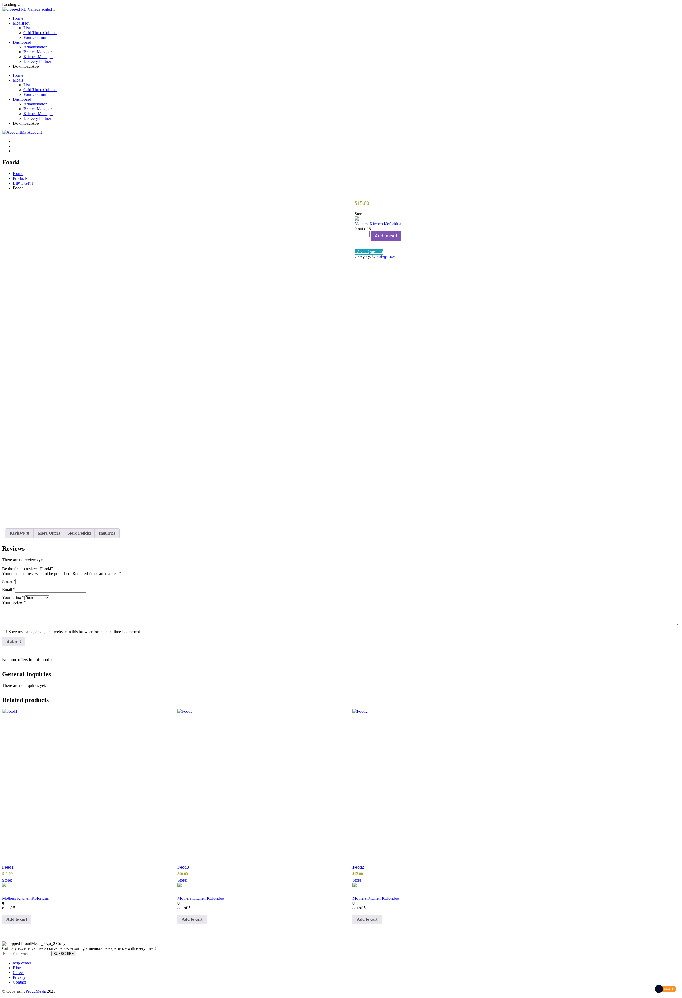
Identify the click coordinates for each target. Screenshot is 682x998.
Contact (19, 982)
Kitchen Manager (38, 56)
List (26, 28)
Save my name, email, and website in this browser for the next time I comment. (75, 631)
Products (20, 178)
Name (8, 581)
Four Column (34, 37)
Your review (14, 602)
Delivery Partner (37, 61)
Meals (21, 23)
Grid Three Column (40, 32)
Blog (17, 968)
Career (18, 972)
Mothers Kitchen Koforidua (378, 224)
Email (8, 589)
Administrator (35, 47)
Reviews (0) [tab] (20, 533)
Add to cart (386, 236)
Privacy (19, 977)
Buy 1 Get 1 (23, 183)
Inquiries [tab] (107, 533)
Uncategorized (384, 256)
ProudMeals (36, 991)
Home (18, 18)
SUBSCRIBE (64, 954)
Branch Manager (37, 52)
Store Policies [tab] (79, 533)
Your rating (13, 597)
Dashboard (22, 42)
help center (22, 963)
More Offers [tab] (49, 533)
